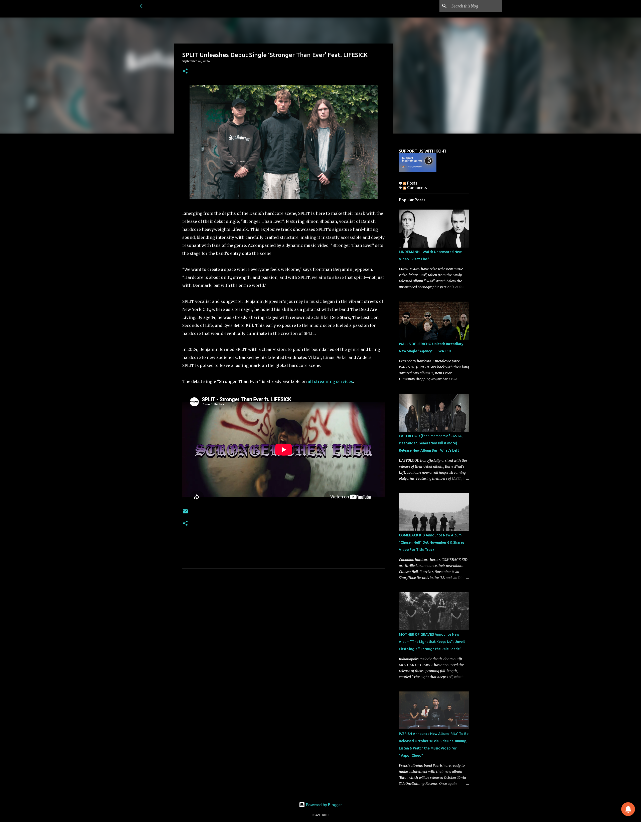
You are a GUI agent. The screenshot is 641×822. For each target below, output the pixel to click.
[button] (185, 71)
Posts (411, 183)
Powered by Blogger (323, 804)
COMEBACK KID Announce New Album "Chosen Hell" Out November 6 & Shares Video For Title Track (431, 542)
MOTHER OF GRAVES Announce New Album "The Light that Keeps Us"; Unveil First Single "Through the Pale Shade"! (432, 641)
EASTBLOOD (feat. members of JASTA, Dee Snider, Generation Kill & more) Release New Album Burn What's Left (431, 443)
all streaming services (330, 381)
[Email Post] (185, 513)
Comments (416, 187)
